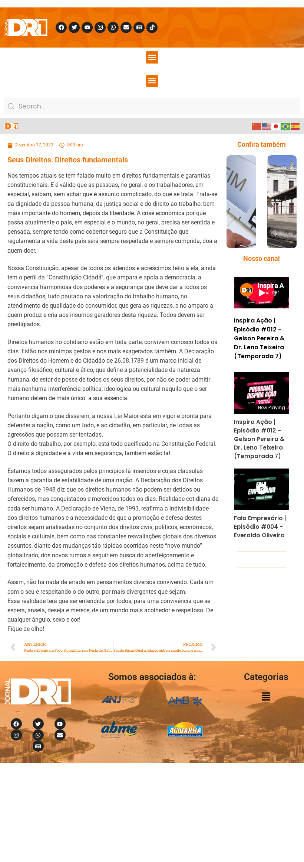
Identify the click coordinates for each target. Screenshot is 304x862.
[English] (266, 126)
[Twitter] (74, 27)
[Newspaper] (139, 27)
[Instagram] (100, 27)
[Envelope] (126, 27)
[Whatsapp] (113, 27)
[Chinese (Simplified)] (257, 126)
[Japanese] (276, 126)
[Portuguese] (286, 126)
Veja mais (262, 559)
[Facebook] (61, 27)
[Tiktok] (152, 27)
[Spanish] (295, 126)
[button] (152, 57)
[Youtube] (87, 27)
